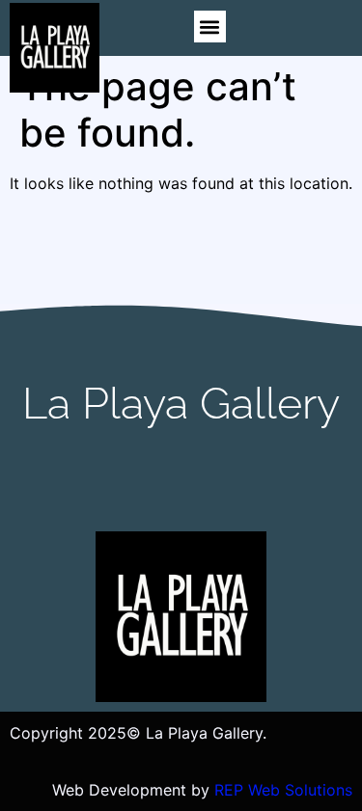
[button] (210, 26)
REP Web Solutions (283, 789)
